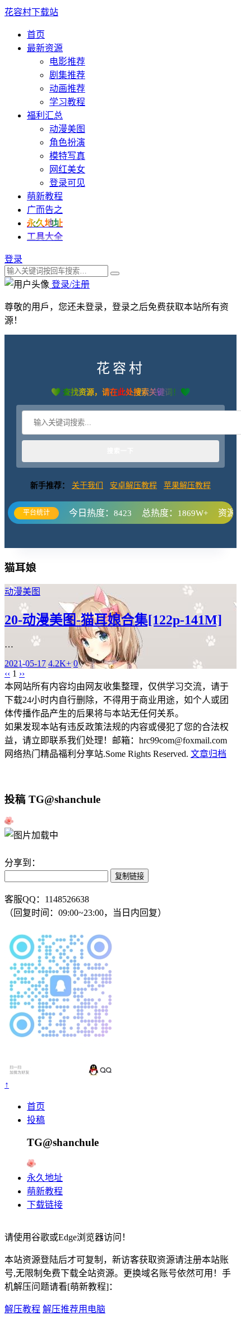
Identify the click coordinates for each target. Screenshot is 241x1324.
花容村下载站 (31, 12)
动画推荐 (67, 88)
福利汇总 (45, 115)
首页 (36, 34)
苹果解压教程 (187, 485)
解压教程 (22, 1309)
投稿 (36, 1120)
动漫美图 (67, 129)
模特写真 (67, 156)
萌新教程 (45, 196)
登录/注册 (69, 284)
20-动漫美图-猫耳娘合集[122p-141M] (113, 620)
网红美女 (67, 169)
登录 (13, 259)
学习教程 (67, 102)
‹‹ (7, 673)
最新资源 (45, 48)
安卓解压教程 (133, 485)
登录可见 (67, 183)
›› (22, 673)
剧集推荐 (67, 75)
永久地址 (45, 1178)
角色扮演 (67, 142)
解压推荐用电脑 (74, 1309)
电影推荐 (67, 61)
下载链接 (45, 1204)
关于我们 (87, 485)
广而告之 (45, 209)
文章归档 (208, 754)
